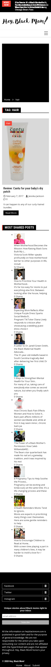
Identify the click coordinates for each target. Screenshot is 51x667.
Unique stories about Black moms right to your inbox (25, 609)
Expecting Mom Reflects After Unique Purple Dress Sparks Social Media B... (29, 313)
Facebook (9, 585)
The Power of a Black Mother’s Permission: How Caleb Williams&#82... (29, 446)
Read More (11, 212)
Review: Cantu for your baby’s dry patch (23, 190)
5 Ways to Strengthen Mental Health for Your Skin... (29, 380)
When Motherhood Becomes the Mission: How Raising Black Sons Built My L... (30, 248)
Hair (8, 123)
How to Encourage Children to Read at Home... (29, 542)
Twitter (8, 592)
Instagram (9, 598)
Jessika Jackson (36, 196)
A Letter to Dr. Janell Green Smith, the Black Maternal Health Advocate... (31, 348)
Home (19, 665)
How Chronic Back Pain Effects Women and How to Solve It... (29, 412)
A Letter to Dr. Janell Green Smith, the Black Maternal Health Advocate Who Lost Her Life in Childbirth (31, 5)
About (27, 665)
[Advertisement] (25, 71)
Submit (36, 665)
